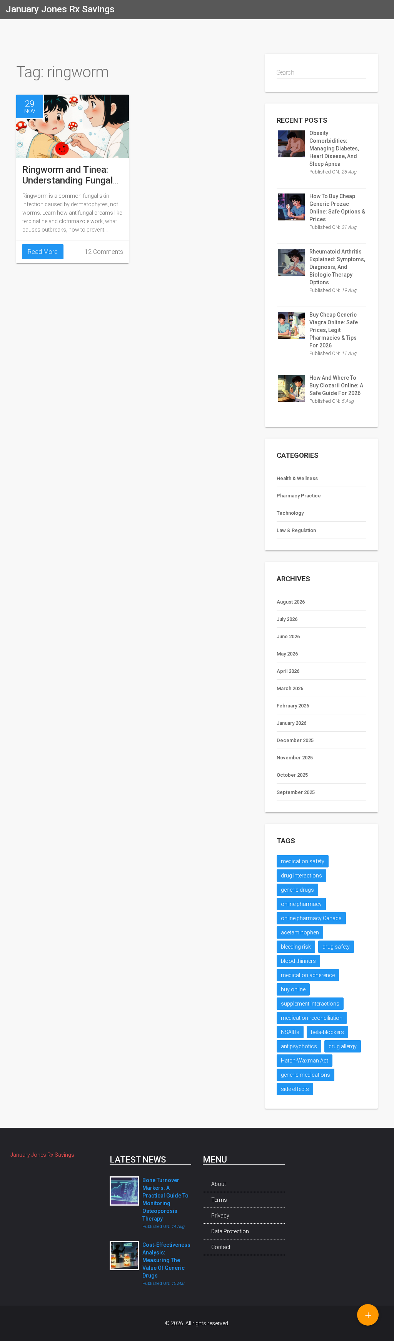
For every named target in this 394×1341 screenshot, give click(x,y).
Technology (290, 513)
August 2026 (291, 602)
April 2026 (288, 671)
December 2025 (295, 740)
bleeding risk (296, 947)
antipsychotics (299, 1046)
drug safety (336, 947)
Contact (220, 1247)
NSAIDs (290, 1032)
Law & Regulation (296, 530)
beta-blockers (327, 1032)
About (218, 1184)
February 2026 (293, 706)
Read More (43, 251)
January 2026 (291, 723)
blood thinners (298, 961)
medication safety (302, 861)
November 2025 (295, 758)
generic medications (305, 1075)
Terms (219, 1200)
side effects (295, 1089)
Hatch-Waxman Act (304, 1060)
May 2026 (287, 654)
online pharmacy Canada (311, 918)
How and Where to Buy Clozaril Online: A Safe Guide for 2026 (336, 385)
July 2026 (287, 619)
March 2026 (290, 688)
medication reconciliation (311, 1018)
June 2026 (288, 636)
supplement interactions (310, 1004)
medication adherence (308, 975)
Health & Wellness (297, 478)
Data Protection (230, 1231)
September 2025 (296, 792)
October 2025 (292, 775)
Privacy (220, 1216)
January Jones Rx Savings (60, 9)
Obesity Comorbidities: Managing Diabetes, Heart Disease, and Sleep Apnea (334, 148)
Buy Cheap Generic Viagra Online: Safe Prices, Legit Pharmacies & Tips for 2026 (333, 330)
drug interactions (301, 875)
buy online (293, 989)
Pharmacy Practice (299, 496)
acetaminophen (300, 932)
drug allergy (343, 1046)
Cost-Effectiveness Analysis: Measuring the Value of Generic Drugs (166, 1260)
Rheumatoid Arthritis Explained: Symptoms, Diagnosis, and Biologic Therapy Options (337, 267)
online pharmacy (301, 904)
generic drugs (297, 890)
